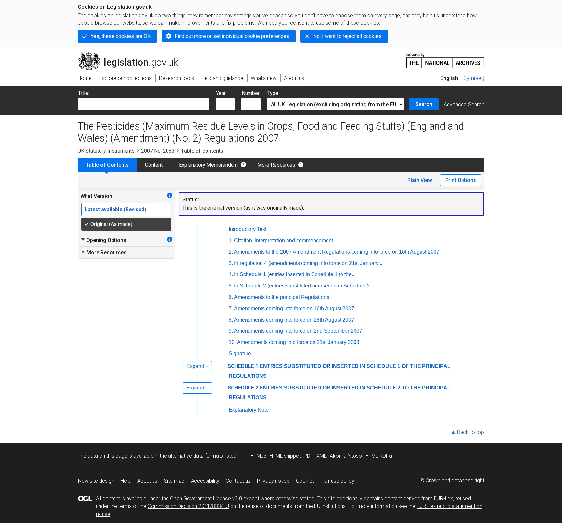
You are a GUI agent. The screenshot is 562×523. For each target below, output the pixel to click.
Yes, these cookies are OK (121, 36)
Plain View (420, 180)
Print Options (460, 180)
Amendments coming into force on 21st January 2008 (298, 342)
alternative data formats (195, 456)
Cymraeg (473, 78)
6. (231, 297)
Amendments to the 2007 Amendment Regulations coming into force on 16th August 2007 (336, 252)
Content (154, 165)
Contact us (238, 481)
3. (231, 263)
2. (231, 252)
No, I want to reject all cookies (347, 36)
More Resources (276, 165)
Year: (221, 93)
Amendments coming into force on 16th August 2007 (294, 308)
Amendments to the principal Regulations (281, 297)
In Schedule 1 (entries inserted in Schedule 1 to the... (294, 274)
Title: (83, 93)
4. (231, 274)
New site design (96, 481)
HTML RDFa (378, 456)
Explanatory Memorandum (208, 165)
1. (231, 240)
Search (423, 104)
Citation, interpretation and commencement (283, 240)
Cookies (305, 481)
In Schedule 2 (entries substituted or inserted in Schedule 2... (304, 285)
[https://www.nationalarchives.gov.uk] (445, 58)
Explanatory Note (249, 410)
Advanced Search (464, 104)
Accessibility (205, 481)
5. (231, 285)
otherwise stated (295, 498)
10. (232, 342)
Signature (240, 353)
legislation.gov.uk (131, 54)
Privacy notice (273, 481)
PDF (308, 456)
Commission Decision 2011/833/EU (188, 506)
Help (126, 481)
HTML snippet (285, 456)
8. (231, 320)
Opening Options (103, 240)
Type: (273, 93)
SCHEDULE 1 (243, 366)
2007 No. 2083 (158, 151)
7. (231, 308)
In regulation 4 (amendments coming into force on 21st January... (308, 263)
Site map (174, 481)
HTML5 (258, 456)
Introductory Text (247, 229)
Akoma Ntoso (346, 456)
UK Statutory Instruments (106, 151)
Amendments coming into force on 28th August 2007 (294, 320)
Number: (251, 93)
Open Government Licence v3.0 (206, 498)
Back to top (470, 432)
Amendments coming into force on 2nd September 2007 (298, 331)
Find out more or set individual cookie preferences (232, 36)
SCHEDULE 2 (243, 388)
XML (321, 456)
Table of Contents (107, 165)
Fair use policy (337, 481)
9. (231, 331)
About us (147, 481)
